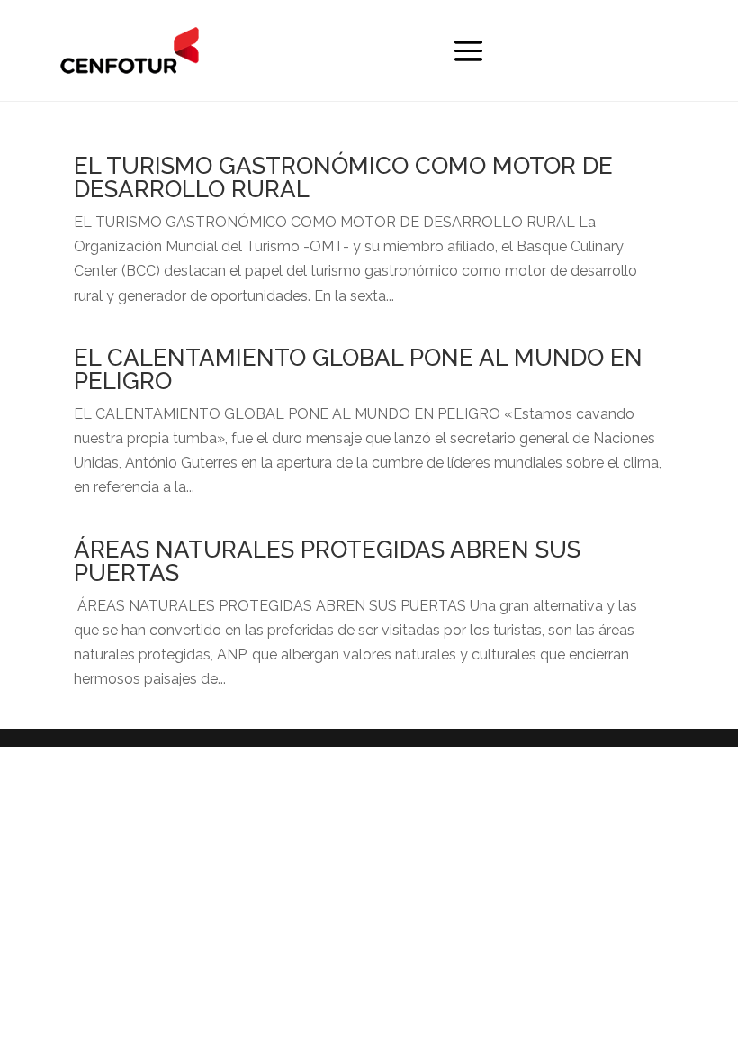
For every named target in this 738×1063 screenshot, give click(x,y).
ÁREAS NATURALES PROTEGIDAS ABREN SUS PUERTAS (327, 561)
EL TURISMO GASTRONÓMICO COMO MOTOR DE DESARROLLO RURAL (343, 177)
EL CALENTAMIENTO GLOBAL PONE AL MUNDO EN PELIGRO (358, 369)
